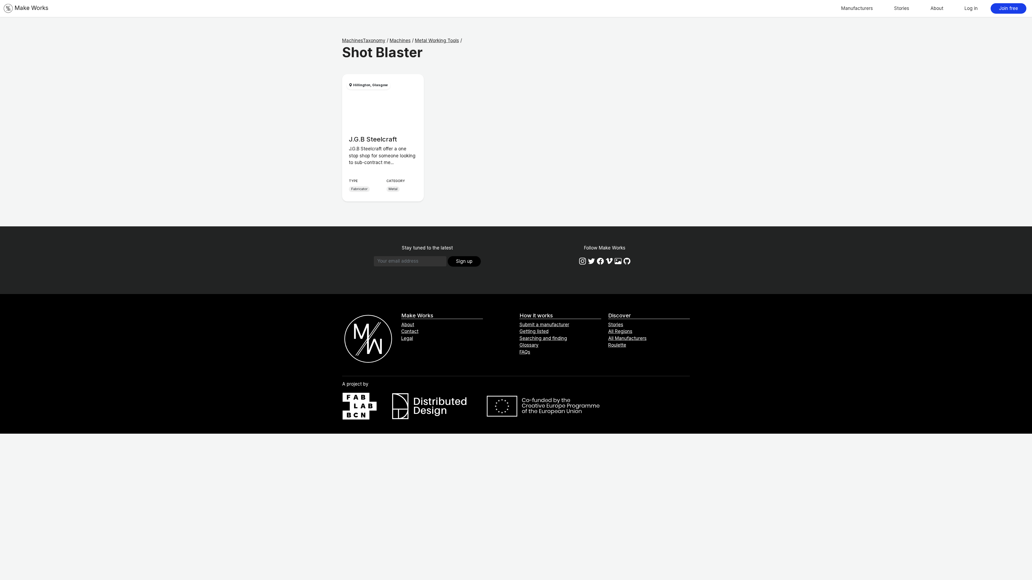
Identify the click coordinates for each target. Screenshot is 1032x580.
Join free (1008, 8)
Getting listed (534, 331)
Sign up (464, 261)
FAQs (524, 352)
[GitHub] (627, 261)
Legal (407, 338)
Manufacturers (857, 8)
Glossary (529, 345)
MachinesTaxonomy (363, 40)
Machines (400, 40)
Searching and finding (543, 338)
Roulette (617, 345)
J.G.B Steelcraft (373, 139)
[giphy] (618, 261)
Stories (901, 8)
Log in (971, 8)
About (936, 8)
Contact (409, 331)
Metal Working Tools (437, 40)
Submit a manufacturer (544, 324)
